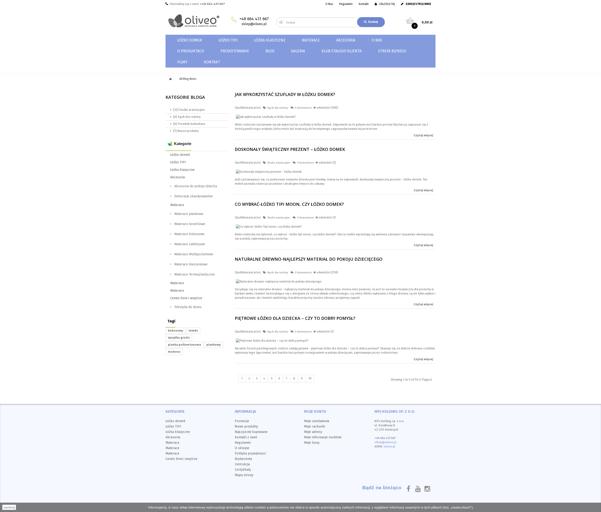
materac (174, 351)
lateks (193, 330)
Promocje (242, 421)
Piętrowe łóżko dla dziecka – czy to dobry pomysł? (295, 318)
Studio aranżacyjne (278, 162)
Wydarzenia (243, 459)
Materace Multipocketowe (193, 254)
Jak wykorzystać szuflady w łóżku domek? (285, 94)
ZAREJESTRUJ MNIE (418, 4)
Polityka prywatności (250, 453)
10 (310, 378)
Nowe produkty (246, 426)
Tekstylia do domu (187, 307)
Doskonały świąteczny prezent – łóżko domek (290, 149)
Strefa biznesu (392, 51)
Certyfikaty (243, 470)
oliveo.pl (389, 446)
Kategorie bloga (185, 97)
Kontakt (364, 4)
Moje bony (312, 443)
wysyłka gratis (179, 337)
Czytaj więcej (423, 135)
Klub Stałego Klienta (341, 51)
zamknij (9, 507)
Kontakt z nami (246, 437)
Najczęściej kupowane (251, 432)
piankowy (213, 344)
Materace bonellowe (189, 224)
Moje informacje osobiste (323, 437)
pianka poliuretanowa (184, 344)
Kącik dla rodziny (277, 107)
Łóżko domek (189, 40)
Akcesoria (345, 40)
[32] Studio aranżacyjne (189, 109)
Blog (270, 51)
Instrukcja (242, 464)
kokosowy (175, 330)
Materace (311, 40)
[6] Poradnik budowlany (189, 124)
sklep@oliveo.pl (254, 24)
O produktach (190, 51)
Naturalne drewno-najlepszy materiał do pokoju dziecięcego (308, 259)
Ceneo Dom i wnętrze (186, 298)
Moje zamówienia (316, 421)
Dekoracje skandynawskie (193, 196)
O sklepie (242, 448)
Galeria (298, 51)
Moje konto (315, 411)
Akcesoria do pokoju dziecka (195, 186)
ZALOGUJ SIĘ (387, 4)
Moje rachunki (314, 426)
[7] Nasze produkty (186, 131)
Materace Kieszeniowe (190, 264)
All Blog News (187, 78)
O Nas (329, 4)
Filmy (182, 62)
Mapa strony (244, 475)
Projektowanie (234, 51)
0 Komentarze (303, 107)
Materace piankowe (188, 214)
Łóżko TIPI (228, 40)
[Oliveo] (197, 20)
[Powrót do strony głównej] (170, 79)
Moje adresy (313, 432)
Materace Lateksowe (189, 244)
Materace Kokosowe (188, 234)
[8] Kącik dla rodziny (186, 116)
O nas (377, 40)
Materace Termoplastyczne (194, 274)
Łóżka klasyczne (269, 40)
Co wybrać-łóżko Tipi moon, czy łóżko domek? (289, 204)
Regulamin (346, 4)
